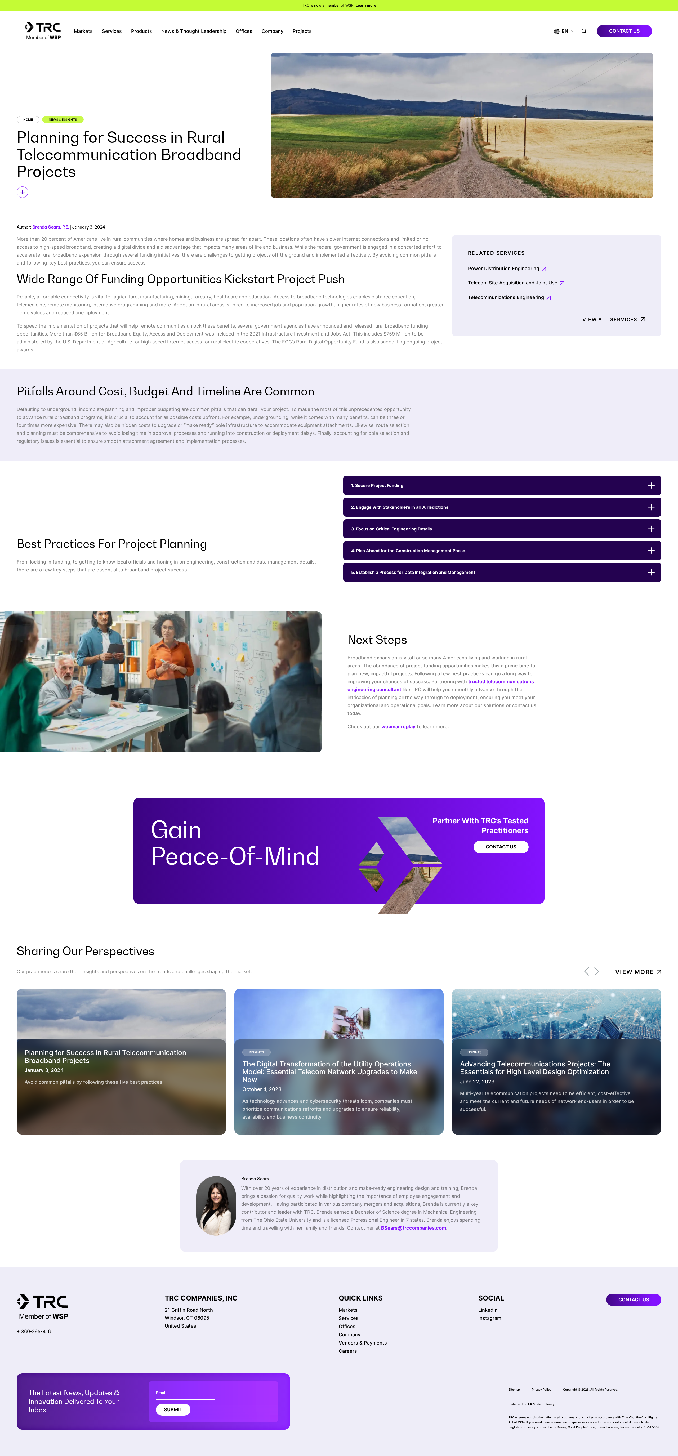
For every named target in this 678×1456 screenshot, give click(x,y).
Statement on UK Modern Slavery (531, 1404)
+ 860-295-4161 (35, 1331)
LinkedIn (488, 1310)
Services (112, 31)
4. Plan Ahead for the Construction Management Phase (408, 550)
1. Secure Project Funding (377, 485)
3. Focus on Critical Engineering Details (391, 529)
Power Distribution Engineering (503, 268)
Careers (348, 1351)
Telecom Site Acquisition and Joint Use (512, 282)
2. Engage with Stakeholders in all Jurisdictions (399, 507)
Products (141, 31)
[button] (561, 31)
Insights (256, 1052)
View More (634, 971)
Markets (83, 31)
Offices (244, 31)
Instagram (489, 1318)
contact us (624, 31)
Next (596, 971)
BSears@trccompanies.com (413, 1228)
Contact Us (501, 847)
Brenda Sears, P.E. (50, 227)
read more (51, 1121)
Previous (586, 971)
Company (272, 31)
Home (28, 120)
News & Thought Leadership (193, 31)
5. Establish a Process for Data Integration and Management (413, 572)
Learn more (366, 5)
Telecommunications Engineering (506, 297)
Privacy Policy (541, 1389)
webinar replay (398, 726)
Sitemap (514, 1389)
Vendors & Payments (363, 1343)
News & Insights (63, 120)
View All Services (609, 319)
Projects (302, 31)
